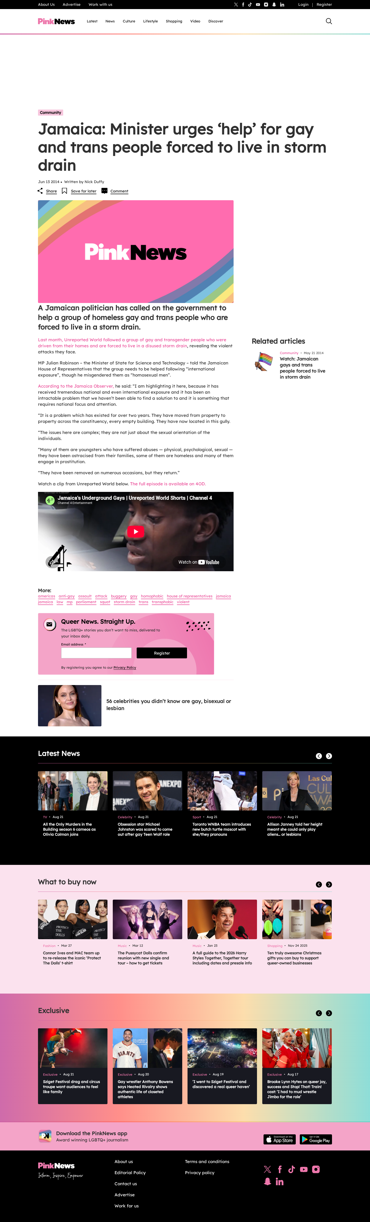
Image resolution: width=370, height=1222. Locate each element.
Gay (133, 596)
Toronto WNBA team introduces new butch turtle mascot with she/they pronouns (222, 829)
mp (69, 601)
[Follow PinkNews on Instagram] (316, 1171)
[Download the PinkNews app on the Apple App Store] (280, 1139)
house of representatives (189, 596)
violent (183, 601)
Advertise (72, 4)
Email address (80, 644)
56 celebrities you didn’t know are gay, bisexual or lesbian (168, 704)
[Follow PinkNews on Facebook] (280, 1171)
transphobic (162, 601)
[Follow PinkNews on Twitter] (267, 1171)
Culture (129, 21)
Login (303, 4)
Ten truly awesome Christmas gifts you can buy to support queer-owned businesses (294, 958)
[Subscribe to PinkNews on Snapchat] (267, 1183)
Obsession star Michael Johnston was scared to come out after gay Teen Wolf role (145, 829)
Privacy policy (199, 1172)
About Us (46, 4)
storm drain (124, 601)
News (110, 21)
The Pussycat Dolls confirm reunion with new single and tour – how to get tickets (143, 958)
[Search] (329, 21)
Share (51, 191)
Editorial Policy (130, 1172)
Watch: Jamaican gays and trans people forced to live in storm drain (302, 368)
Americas (46, 596)
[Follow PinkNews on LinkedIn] (282, 5)
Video (195, 21)
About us (124, 1161)
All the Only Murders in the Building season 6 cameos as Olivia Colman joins (69, 829)
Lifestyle (150, 21)
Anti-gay (67, 596)
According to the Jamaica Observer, (76, 386)
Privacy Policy (125, 667)
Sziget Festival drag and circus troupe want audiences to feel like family (71, 1086)
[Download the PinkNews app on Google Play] (316, 1139)
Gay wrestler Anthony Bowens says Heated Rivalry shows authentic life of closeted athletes (145, 1089)
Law (60, 601)
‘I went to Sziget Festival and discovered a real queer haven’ (221, 1084)
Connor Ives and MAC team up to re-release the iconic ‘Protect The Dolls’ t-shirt (72, 958)
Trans (143, 601)
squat (105, 601)
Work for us (127, 1205)
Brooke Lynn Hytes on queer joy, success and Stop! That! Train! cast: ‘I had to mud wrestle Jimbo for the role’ (296, 1089)
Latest (92, 21)
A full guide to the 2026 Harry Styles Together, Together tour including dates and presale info (222, 958)
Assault (85, 596)
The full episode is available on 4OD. (168, 483)
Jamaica (223, 596)
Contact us (126, 1183)
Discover (215, 21)
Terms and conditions (207, 1161)
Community (50, 112)
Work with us (100, 4)
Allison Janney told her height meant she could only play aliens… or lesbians (294, 829)
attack (101, 596)
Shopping (174, 21)
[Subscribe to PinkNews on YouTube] (304, 1171)
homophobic (152, 596)
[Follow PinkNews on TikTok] (291, 1171)
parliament (86, 601)
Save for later (83, 191)
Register (324, 4)
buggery (119, 596)
